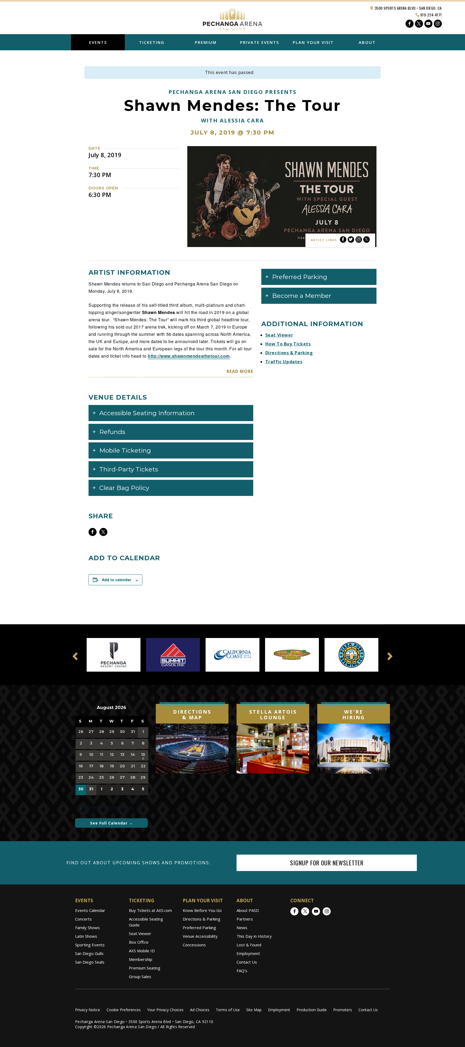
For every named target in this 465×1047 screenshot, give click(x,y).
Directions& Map (192, 714)
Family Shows (87, 927)
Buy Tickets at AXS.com (150, 910)
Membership (140, 959)
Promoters (342, 1009)
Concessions (194, 944)
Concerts (83, 919)
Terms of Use (228, 1009)
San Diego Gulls (89, 953)
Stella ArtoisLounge (273, 714)
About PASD (248, 910)
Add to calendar (116, 579)
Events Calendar (90, 910)
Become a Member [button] (301, 295)
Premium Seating (144, 968)
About (367, 42)
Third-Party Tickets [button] (128, 469)
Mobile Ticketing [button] (125, 450)
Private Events (259, 42)
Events (98, 42)
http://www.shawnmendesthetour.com (189, 356)
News (242, 927)
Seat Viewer (279, 335)
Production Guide (312, 1009)
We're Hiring (353, 714)
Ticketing (151, 42)
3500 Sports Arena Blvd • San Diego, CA (408, 8)
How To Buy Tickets (288, 344)
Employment (248, 953)
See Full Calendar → (111, 823)
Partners (245, 919)
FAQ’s (242, 970)
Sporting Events (90, 944)
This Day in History (254, 936)
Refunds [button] (112, 432)
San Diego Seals (89, 962)
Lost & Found (249, 944)
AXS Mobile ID (142, 950)
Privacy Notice (87, 1009)
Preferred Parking (199, 927)
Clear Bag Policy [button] (124, 488)
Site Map (254, 1009)
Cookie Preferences (124, 1009)
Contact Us (247, 962)
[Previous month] (78, 708)
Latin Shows (86, 936)
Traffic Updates (283, 362)
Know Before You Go (202, 910)
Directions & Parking (289, 353)
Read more (240, 371)
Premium (206, 42)
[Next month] (144, 708)
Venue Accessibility (200, 936)
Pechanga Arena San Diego (232, 17)
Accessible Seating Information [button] (147, 413)
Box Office (139, 942)
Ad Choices (199, 1009)
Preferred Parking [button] (299, 277)
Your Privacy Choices (165, 1009)
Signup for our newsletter (327, 862)
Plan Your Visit (313, 42)
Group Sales (140, 976)
